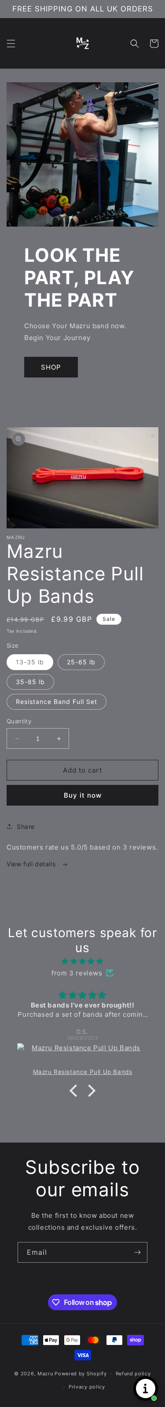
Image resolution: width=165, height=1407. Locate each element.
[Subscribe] (137, 1252)
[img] (82, 961)
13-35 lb (30, 662)
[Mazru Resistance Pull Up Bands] (82, 1055)
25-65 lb (81, 662)
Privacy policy (87, 1387)
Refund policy (133, 1373)
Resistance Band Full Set (56, 701)
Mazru (45, 1373)
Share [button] (26, 826)
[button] (11, 43)
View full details (32, 864)
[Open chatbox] (145, 1388)
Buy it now (83, 795)
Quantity (19, 721)
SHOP (51, 367)
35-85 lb (30, 681)
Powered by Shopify (81, 1373)
